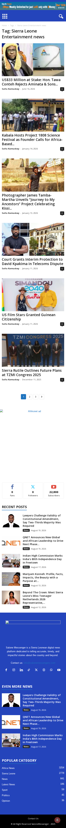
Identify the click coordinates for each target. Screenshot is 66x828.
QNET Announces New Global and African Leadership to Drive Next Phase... (43, 541)
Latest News (8, 784)
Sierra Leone (8, 773)
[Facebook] (7, 670)
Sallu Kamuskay (10, 88)
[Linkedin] (22, 670)
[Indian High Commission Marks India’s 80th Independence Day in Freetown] (11, 561)
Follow (33, 485)
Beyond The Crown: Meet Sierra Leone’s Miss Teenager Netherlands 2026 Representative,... (43, 597)
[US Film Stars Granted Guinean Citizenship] (33, 294)
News (26, 530)
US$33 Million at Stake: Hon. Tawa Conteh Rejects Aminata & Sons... (31, 82)
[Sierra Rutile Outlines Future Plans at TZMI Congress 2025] (33, 350)
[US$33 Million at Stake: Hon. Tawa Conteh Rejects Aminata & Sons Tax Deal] (33, 59)
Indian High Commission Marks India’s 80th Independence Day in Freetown (43, 559)
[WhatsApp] (52, 670)
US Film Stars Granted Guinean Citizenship (28, 317)
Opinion (6, 800)
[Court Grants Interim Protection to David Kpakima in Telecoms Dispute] (33, 239)
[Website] (44, 670)
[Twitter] (37, 670)
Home (4, 25)
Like (12, 485)
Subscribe (54, 485)
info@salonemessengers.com (39, 662)
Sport (5, 790)
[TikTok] (29, 670)
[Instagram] (14, 670)
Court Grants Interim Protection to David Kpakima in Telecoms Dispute (32, 261)
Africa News (8, 768)
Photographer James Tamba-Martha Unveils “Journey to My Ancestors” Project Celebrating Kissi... (28, 202)
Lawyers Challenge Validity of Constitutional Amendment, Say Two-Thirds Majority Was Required (42, 521)
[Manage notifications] (57, 820)
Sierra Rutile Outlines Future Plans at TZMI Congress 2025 (32, 372)
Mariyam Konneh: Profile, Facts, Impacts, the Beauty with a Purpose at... (43, 577)
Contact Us (33, 818)
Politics (6, 795)
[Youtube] (59, 670)
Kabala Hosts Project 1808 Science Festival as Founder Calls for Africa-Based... (32, 139)
